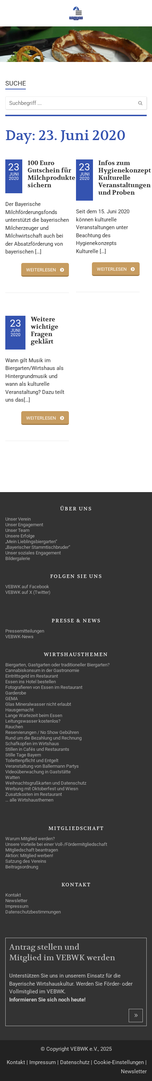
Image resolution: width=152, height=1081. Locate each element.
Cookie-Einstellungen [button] (119, 1062)
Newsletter (134, 1071)
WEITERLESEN (41, 269)
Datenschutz (74, 1062)
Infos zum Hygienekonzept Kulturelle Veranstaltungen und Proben (124, 178)
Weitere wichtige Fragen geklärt (44, 330)
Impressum (42, 1062)
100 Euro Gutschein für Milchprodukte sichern (51, 174)
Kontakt (16, 1062)
